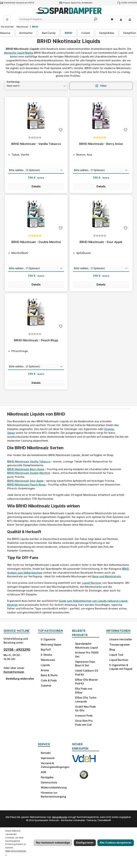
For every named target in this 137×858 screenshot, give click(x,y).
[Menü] (7, 19)
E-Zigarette (48, 639)
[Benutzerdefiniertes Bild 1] (84, 761)
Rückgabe (47, 777)
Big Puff (46, 649)
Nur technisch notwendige (53, 842)
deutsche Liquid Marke (18, 52)
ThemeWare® (104, 820)
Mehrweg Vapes (51, 644)
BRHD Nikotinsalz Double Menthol (28, 472)
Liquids (45, 665)
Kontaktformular (14, 671)
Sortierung (13, 81)
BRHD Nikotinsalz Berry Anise (25, 469)
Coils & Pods (49, 680)
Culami (85, 32)
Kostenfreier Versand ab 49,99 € (19, 3)
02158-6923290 (129, 3)
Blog (112, 649)
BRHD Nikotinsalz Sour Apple (25, 480)
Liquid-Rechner (92, 582)
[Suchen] (96, 19)
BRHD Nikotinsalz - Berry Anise (101, 144)
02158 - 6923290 (17, 649)
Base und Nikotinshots (106, 576)
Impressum (48, 758)
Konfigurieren (84, 842)
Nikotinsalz (48, 659)
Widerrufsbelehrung (54, 787)
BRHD (68, 32)
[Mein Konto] (121, 19)
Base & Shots (49, 675)
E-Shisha (46, 654)
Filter (103, 85)
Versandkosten (59, 817)
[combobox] (55, 19)
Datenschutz (49, 782)
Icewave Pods (84, 715)
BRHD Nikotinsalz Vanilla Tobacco (28, 461)
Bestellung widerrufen (18, 678)
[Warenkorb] (129, 19)
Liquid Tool (116, 654)
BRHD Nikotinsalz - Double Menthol (36, 242)
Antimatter (26, 32)
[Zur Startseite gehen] (68, 10)
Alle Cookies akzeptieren (115, 842)
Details (36, 186)
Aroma (45, 670)
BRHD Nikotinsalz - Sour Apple (101, 242)
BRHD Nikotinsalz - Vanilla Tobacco (36, 144)
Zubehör (46, 685)
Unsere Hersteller (120, 639)
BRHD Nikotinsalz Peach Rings (26, 484)
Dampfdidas (106, 32)
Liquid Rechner (118, 659)
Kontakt (46, 752)
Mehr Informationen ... (15, 853)
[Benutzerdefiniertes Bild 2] (84, 776)
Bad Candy (49, 32)
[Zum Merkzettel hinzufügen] (60, 129)
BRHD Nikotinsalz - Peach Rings (36, 340)
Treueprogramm (119, 644)
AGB (43, 772)
